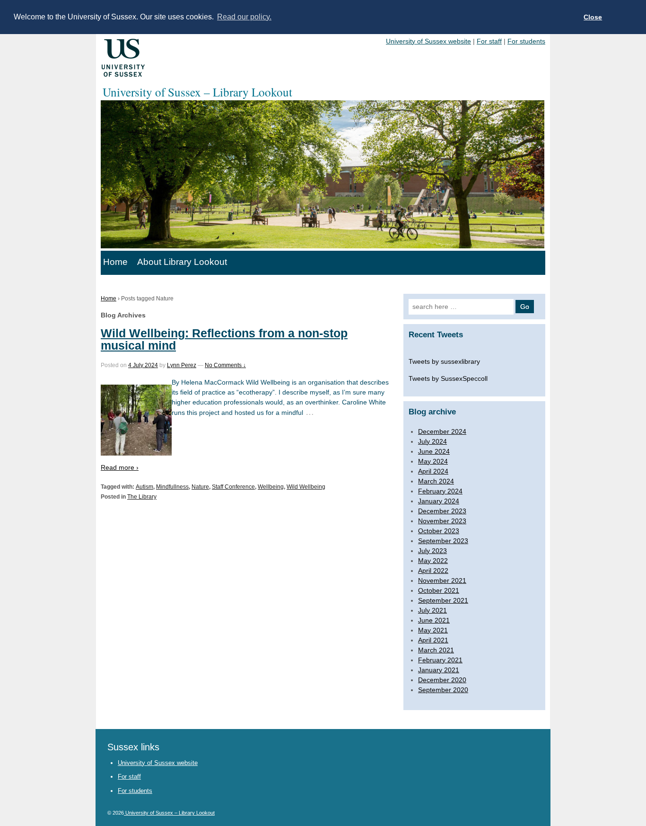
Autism (144, 486)
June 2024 (434, 451)
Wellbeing (271, 486)
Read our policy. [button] (244, 17)
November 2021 (442, 580)
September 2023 (443, 541)
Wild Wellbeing (306, 486)
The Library (142, 496)
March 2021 (436, 650)
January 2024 (438, 501)
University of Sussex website (428, 41)
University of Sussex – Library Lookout (169, 813)
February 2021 (440, 660)
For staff (489, 41)
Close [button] (593, 17)
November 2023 (442, 521)
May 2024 (433, 461)
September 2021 (443, 600)
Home (115, 262)
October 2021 (438, 590)
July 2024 (432, 441)
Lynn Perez (181, 365)
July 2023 (432, 550)
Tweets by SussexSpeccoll (448, 378)
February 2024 (440, 491)
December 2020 (442, 680)
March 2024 (436, 481)
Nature (200, 486)
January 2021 (438, 670)
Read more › (120, 467)
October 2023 (438, 531)
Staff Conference (233, 486)
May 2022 (433, 560)
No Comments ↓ (225, 365)
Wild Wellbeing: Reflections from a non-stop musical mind (224, 338)
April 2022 (433, 570)
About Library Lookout (182, 262)
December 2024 (442, 431)
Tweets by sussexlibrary (444, 361)
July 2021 (432, 610)
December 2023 (442, 511)
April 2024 (433, 471)
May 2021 (433, 630)
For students (526, 41)
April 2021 (433, 640)
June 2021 (434, 620)
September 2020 (443, 690)
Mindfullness (172, 486)
